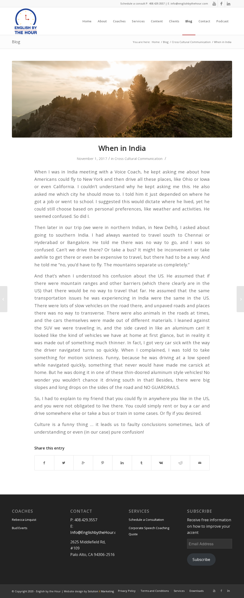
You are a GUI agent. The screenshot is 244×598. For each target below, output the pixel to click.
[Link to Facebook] (221, 3)
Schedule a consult (132, 3)
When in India (122, 148)
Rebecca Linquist (24, 519)
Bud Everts (19, 528)
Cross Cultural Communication (191, 42)
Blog (16, 41)
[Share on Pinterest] (102, 462)
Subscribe (201, 559)
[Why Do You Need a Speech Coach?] (240, 299)
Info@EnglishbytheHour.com (96, 532)
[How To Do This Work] (3, 299)
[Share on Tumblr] (141, 462)
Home (156, 42)
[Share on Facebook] (44, 462)
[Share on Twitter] (64, 462)
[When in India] (122, 99)
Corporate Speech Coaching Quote (149, 531)
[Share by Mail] (199, 462)
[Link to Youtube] (214, 3)
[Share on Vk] (161, 462)
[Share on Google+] (83, 462)
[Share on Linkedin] (122, 462)
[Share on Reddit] (180, 462)
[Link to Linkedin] (228, 3)
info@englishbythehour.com (189, 3)
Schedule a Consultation (146, 519)
